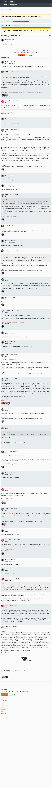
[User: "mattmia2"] (9, 403)
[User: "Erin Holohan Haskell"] (2, 304)
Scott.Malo (7, 278)
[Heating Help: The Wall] (10, 4)
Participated (3, 713)
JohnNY (6, 378)
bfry (6, 39)
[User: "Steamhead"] (2, 101)
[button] (50, 36)
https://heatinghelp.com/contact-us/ (21, 21)
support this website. (43, 30)
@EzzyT (10, 77)
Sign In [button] (21, 55)
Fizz (5, 225)
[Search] (47, 5)
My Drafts (26, 709)
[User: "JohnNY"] (6, 95)
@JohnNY (3, 77)
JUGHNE (6, 451)
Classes (2, 400)
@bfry (2, 493)
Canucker (7, 194)
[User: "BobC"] (4, 95)
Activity (2, 704)
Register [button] (30, 55)
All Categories (4, 700)
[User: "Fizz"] (2, 226)
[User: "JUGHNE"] (4, 403)
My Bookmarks (26, 706)
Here (8, 16)
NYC (6, 399)
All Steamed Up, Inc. (10, 112)
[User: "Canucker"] (2, 195)
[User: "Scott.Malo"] (2, 279)
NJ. (8, 399)
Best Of (3, 711)
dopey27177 (7, 310)
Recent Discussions (5, 702)
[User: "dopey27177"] (2, 311)
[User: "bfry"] (2, 40)
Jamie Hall (7, 71)
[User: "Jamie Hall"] (2, 72)
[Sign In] (50, 5)
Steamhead (7, 100)
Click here (4, 25)
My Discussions (4, 707)
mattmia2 (7, 578)
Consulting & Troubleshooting (7, 397)
